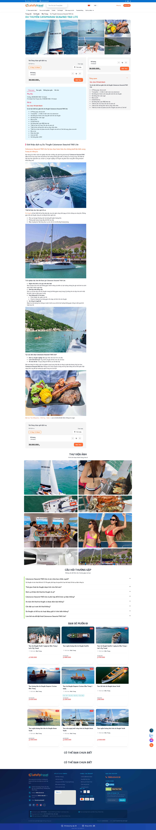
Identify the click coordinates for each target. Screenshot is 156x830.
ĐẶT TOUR (44, 662)
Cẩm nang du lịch (85, 784)
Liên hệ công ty (59, 779)
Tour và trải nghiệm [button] (44, 10)
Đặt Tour (78, 80)
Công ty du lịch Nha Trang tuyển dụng (64, 782)
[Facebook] (30, 805)
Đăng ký (118, 5)
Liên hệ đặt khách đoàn (86, 776)
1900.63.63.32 (40, 792)
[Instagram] (40, 805)
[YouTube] (37, 805)
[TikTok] (44, 805)
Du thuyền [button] (60, 10)
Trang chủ (28, 14)
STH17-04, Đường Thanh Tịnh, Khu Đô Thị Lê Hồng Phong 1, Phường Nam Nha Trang (41, 788)
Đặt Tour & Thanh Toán (86, 782)
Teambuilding (79, 10)
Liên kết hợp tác (85, 787)
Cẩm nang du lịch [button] (69, 10)
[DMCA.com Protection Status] (114, 789)
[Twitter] (33, 805)
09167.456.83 (42, 795)
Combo (53, 10)
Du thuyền (37, 14)
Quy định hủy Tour (85, 779)
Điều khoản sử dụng (60, 784)
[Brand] (34, 5)
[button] (89, 5)
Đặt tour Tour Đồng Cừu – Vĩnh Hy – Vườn (37, 418)
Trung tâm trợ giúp (108, 5)
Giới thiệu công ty (59, 776)
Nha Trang (45, 14)
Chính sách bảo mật (60, 787)
